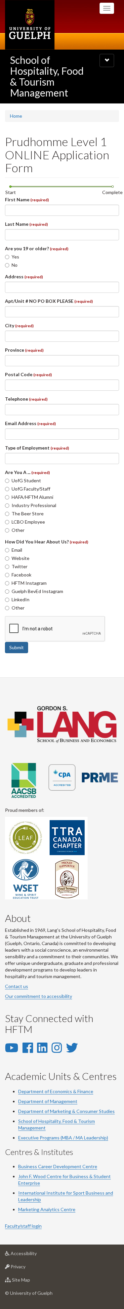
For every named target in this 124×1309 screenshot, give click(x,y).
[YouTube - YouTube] (11, 1047)
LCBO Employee (28, 522)
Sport (79, 1193)
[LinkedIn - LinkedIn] (42, 1047)
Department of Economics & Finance (55, 1091)
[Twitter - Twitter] (72, 1047)
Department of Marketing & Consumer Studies (66, 1111)
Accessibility (34, 1255)
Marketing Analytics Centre (46, 1209)
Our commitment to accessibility (38, 996)
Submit (16, 647)
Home (16, 116)
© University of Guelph (29, 1293)
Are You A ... (27, 472)
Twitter (19, 566)
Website (20, 558)
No (15, 265)
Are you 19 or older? (36, 248)
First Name (27, 199)
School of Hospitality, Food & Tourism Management (47, 76)
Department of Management (47, 1101)
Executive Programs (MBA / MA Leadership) (63, 1137)
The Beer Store (28, 513)
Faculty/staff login (23, 1226)
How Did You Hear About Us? (46, 541)
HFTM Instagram (29, 583)
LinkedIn (20, 599)
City (19, 325)
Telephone (26, 399)
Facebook (21, 574)
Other (18, 530)
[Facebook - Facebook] (27, 1047)
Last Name (26, 224)
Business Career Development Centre (57, 1166)
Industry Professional (34, 505)
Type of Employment (37, 448)
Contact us (16, 986)
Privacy (28, 1268)
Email (17, 550)
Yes (15, 256)
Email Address (30, 423)
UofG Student (26, 480)
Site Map (31, 1282)
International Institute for (45, 1193)
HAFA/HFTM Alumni (32, 497)
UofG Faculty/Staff (31, 489)
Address (24, 276)
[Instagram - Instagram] (57, 1047)
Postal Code (28, 374)
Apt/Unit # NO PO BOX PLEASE (49, 301)
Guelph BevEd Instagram (37, 591)
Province (24, 350)
